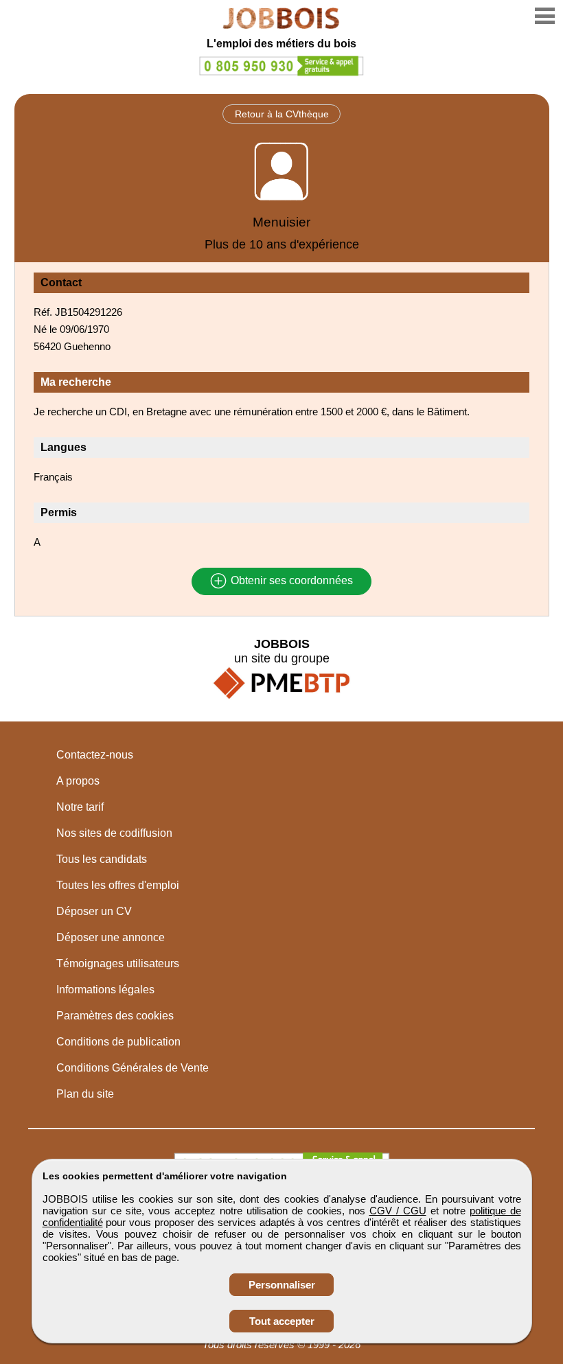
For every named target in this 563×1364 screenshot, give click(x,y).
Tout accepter (281, 1321)
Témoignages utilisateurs (117, 963)
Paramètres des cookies (115, 1015)
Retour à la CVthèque (282, 113)
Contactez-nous (94, 755)
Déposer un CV (94, 911)
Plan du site (85, 1094)
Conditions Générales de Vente (132, 1068)
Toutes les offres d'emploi (117, 885)
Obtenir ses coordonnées (290, 581)
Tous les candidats (101, 859)
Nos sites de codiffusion (114, 833)
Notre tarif (80, 807)
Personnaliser (282, 1285)
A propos (78, 781)
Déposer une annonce (110, 937)
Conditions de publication (118, 1042)
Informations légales (105, 989)
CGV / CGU (397, 1210)
